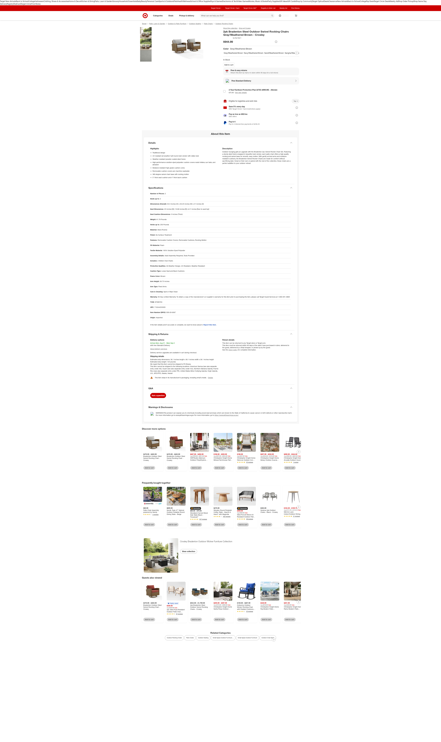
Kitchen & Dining (88, 1)
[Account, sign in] (284, 15)
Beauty (144, 1)
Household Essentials (128, 1)
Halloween (39, 1)
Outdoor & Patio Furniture (177, 24)
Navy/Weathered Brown (253, 53)
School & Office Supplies (200, 1)
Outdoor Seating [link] (203, 638)
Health (180, 1)
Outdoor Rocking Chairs (224, 24)
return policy (232, 350)
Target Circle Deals (381, 1)
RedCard (17, 4)
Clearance (332, 1)
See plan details (241, 93)
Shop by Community (304, 1)
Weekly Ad (393, 1)
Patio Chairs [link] (190, 638)
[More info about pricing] (276, 41)
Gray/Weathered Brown (233, 53)
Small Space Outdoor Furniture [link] (247, 638)
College (31, 1)
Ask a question (158, 395)
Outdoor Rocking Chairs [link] (174, 638)
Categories (158, 15)
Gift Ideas (283, 1)
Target (144, 24)
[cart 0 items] (296, 15)
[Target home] (145, 15)
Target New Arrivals (8, 1)
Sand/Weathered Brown (274, 53)
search (272, 16)
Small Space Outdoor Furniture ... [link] (223, 638)
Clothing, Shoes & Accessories (56, 1)
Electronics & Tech (229, 1)
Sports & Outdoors (166, 1)
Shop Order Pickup (405, 1)
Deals (326, 1)
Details (210, 378)
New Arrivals (342, 1)
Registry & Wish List (268, 8)
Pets (175, 1)
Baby (139, 1)
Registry (10, 4)
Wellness (186, 1)
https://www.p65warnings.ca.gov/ (226, 415)
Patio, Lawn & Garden (103, 1)
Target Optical (318, 1)
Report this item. (209, 325)
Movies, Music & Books (257, 1)
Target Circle (26, 4)
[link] (232, 38)
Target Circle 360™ (250, 8)
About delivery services (158, 349)
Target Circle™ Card (232, 8)
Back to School (22, 1)
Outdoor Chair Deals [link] (267, 638)
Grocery (115, 1)
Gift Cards (291, 1)
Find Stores (36, 4)
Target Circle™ (216, 8)
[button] (232, 38)
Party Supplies (273, 1)
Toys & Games (216, 1)
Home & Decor (75, 1)
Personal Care (153, 1)
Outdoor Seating (195, 24)
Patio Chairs (208, 24)
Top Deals (370, 1)
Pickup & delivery (186, 15)
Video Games (242, 1)
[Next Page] (297, 53)
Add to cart (228, 65)
